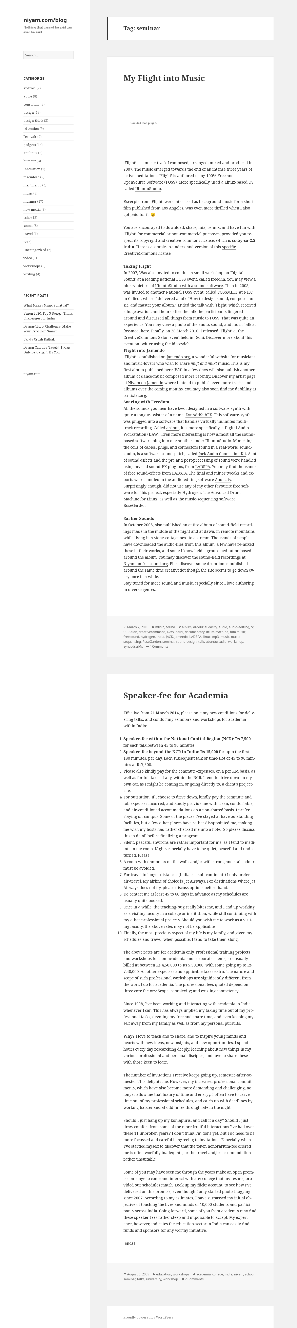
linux (207, 636)
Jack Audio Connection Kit (222, 453)
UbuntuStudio (148, 188)
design (28, 112)
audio (223, 627)
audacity (210, 627)
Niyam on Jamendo (145, 382)
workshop (235, 641)
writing (29, 274)
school (250, 1274)
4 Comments (159, 646)
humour (29, 161)
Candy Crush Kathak (39, 339)
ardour (172, 427)
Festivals (30, 136)
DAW (170, 632)
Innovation (31, 169)
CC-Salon (130, 632)
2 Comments (194, 1279)
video (27, 258)
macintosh (31, 177)
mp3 (215, 636)
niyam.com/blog (45, 20)
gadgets (29, 145)
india (160, 636)
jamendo (181, 636)
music (28, 193)
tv (24, 242)
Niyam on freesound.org (145, 563)
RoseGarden (134, 505)
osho (27, 217)
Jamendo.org (178, 356)
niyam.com (31, 374)
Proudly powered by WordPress (148, 1317)
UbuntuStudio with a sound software (189, 285)
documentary (194, 632)
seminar (168, 641)
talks (140, 1279)
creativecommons (152, 632)
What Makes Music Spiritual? (46, 305)
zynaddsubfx (133, 646)
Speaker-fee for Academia (175, 695)
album (187, 627)
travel (28, 234)
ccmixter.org (134, 395)
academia (203, 1274)
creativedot (175, 570)
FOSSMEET (227, 292)
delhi (179, 632)
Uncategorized (34, 250)
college (217, 1274)
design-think (33, 120)
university (153, 1279)
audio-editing (239, 627)
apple (27, 96)
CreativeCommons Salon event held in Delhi (163, 337)
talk (201, 641)
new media (32, 209)
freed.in (218, 279)
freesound (131, 636)
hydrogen (148, 636)
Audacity (223, 479)
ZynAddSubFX (198, 415)
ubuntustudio (216, 641)
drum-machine (217, 632)
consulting (31, 104)
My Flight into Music (164, 78)
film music (237, 632)
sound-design (186, 641)
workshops (31, 266)
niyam (238, 1274)
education (31, 128)
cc (252, 627)
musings (29, 201)
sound (28, 225)
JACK (169, 636)
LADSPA (202, 466)
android (29, 88)
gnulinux (30, 153)
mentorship (32, 185)
